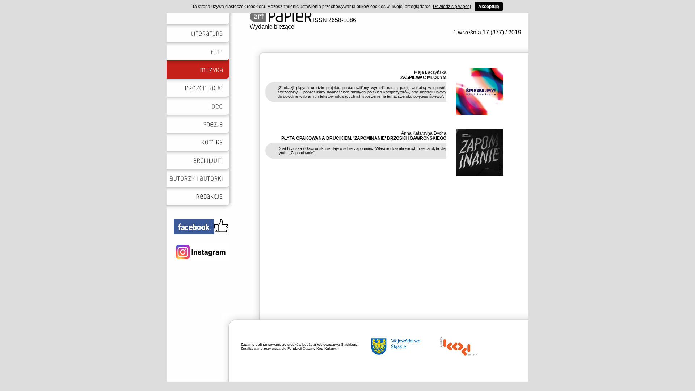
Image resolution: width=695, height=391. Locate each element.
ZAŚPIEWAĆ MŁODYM (423, 77)
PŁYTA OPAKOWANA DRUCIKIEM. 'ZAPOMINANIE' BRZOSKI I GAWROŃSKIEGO (363, 138)
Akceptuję (488, 6)
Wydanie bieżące (272, 27)
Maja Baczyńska (430, 72)
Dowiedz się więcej (452, 6)
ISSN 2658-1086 (334, 20)
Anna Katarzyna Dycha (423, 133)
